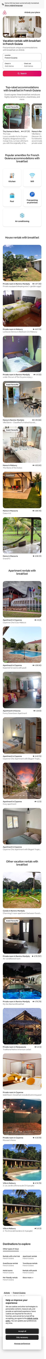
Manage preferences (22, 1344)
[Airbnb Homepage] (4, 12)
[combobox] (22, 57)
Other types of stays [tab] (11, 1249)
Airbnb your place (32, 12)
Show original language (14, 5)
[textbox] (12, 66)
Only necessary (22, 1337)
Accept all (22, 1331)
